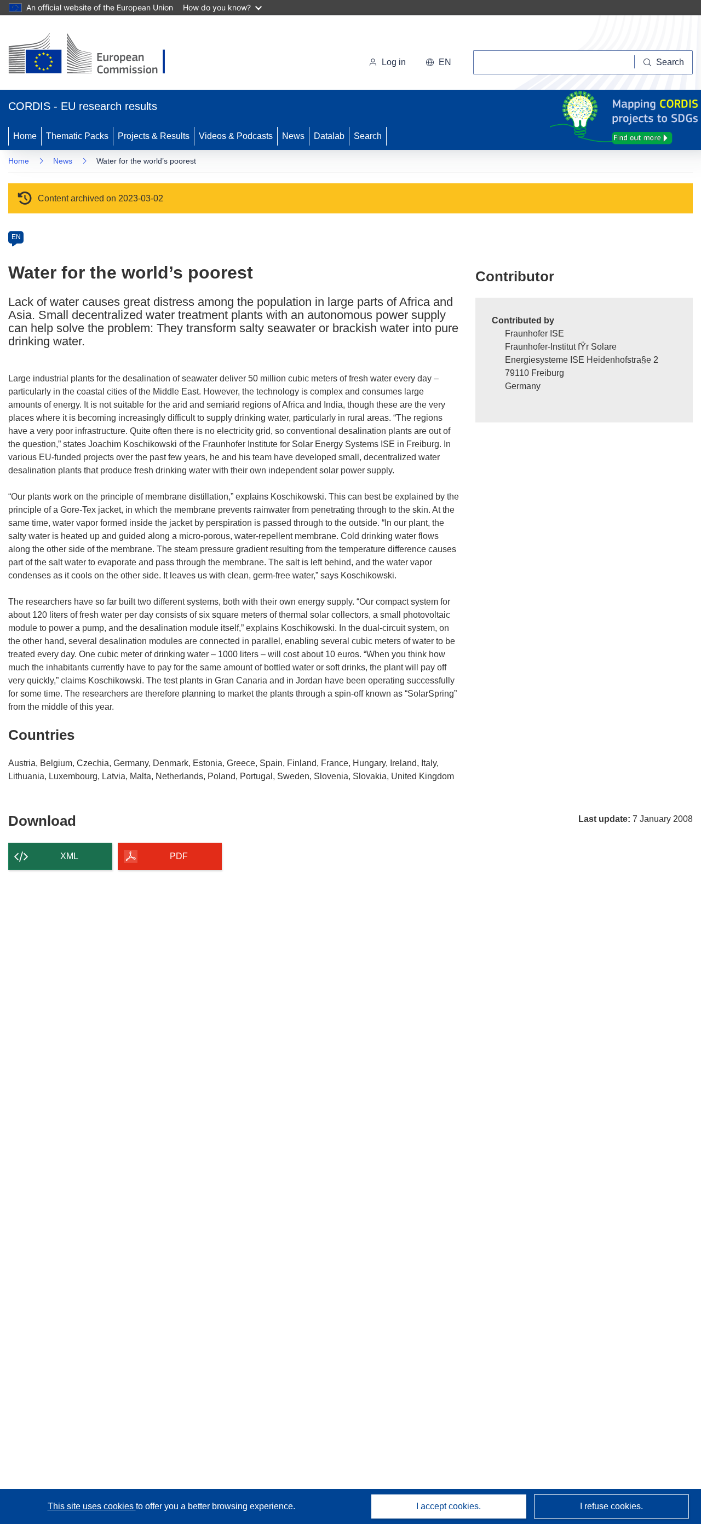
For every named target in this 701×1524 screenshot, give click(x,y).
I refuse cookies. (611, 1506)
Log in (394, 62)
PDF (179, 856)
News (293, 136)
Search (368, 136)
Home (25, 136)
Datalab (329, 136)
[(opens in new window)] (96, 55)
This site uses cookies (92, 1506)
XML (69, 856)
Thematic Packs (77, 136)
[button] (438, 62)
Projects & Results (153, 136)
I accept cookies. (448, 1506)
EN (16, 237)
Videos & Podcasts (236, 136)
